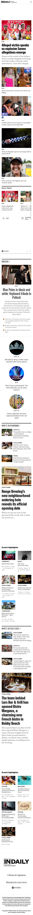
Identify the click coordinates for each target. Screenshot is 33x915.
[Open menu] (31, 2)
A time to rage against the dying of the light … (17, 331)
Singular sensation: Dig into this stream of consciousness (18, 326)
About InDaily (21, 912)
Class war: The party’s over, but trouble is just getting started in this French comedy (17, 321)
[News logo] (16, 875)
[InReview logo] (16, 887)
